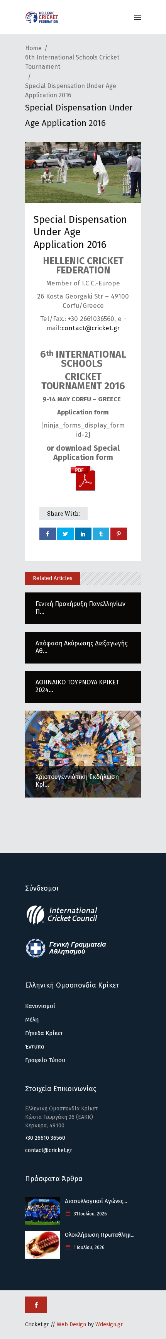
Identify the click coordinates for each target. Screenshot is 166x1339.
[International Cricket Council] (66, 923)
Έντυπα (34, 1046)
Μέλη (32, 1019)
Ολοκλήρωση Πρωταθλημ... (99, 1234)
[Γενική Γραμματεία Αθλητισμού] (66, 956)
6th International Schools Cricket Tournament (72, 62)
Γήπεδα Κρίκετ (44, 1033)
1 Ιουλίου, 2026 (89, 1247)
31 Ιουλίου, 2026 (90, 1214)
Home (33, 48)
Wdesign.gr (109, 1324)
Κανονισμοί (40, 1006)
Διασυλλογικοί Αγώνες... (96, 1201)
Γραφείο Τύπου (45, 1060)
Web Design (71, 1324)
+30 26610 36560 (45, 1138)
